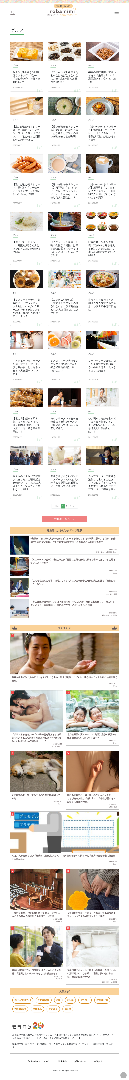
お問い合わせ (80, 1061)
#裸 (58, 1000)
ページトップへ (123, 1075)
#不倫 (70, 1000)
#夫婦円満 (102, 1000)
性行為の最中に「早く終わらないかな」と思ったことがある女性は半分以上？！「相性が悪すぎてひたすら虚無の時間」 (91, 798)
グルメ (115, 573)
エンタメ (53, 746)
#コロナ (85, 1000)
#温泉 (68, 1009)
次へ (72, 506)
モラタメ (98, 1061)
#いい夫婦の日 (22, 1000)
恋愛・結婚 (113, 807)
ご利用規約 (61, 1061)
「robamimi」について (38, 1061)
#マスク (53, 1009)
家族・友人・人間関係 (104, 552)
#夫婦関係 (43, 1000)
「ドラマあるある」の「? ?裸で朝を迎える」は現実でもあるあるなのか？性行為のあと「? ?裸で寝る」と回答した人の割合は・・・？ (36, 737)
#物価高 (37, 1009)
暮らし (115, 552)
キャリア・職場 (111, 594)
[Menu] (116, 12)
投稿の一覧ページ (64, 519)
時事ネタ (59, 921)
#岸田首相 (20, 1009)
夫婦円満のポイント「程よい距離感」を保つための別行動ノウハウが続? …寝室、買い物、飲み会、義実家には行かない (91, 973)
